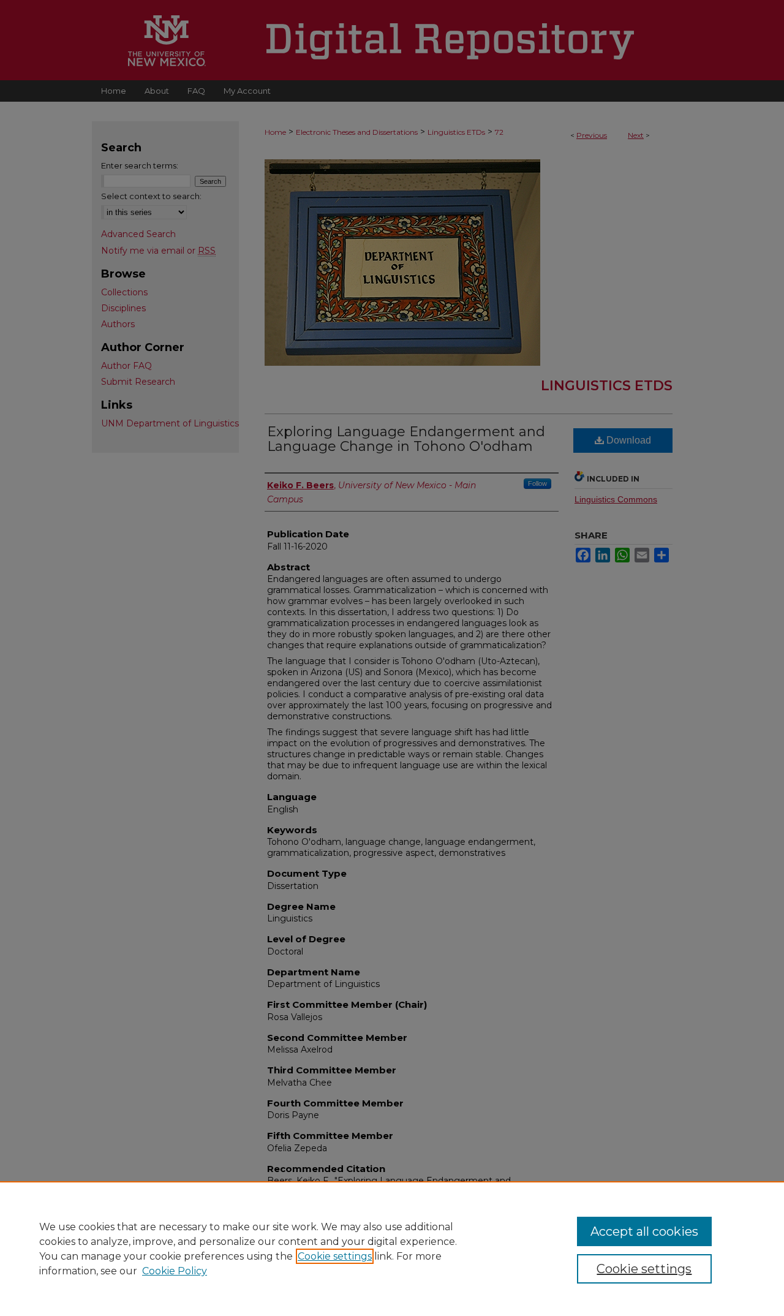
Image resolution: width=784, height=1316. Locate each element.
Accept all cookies (644, 1231)
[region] (392, 1248)
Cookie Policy (174, 1271)
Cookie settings (335, 1256)
